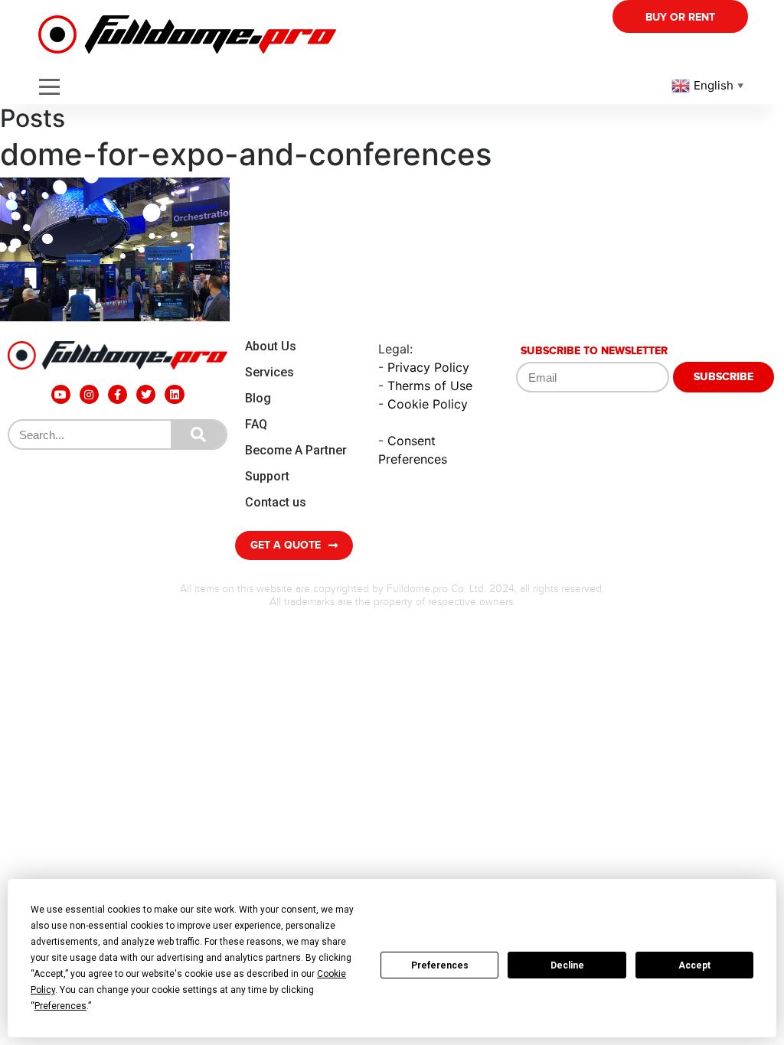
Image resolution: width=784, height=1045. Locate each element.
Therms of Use (429, 385)
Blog (258, 398)
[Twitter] (145, 394)
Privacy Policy (428, 367)
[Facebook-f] (117, 394)
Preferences (440, 965)
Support (267, 476)
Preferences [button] (60, 1006)
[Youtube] (60, 394)
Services (269, 372)
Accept (694, 965)
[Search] (198, 434)
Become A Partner (296, 450)
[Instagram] (89, 394)
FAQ (256, 424)
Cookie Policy (427, 404)
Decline (567, 965)
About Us (270, 346)
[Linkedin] (174, 394)
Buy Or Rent (680, 17)
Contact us (275, 502)
